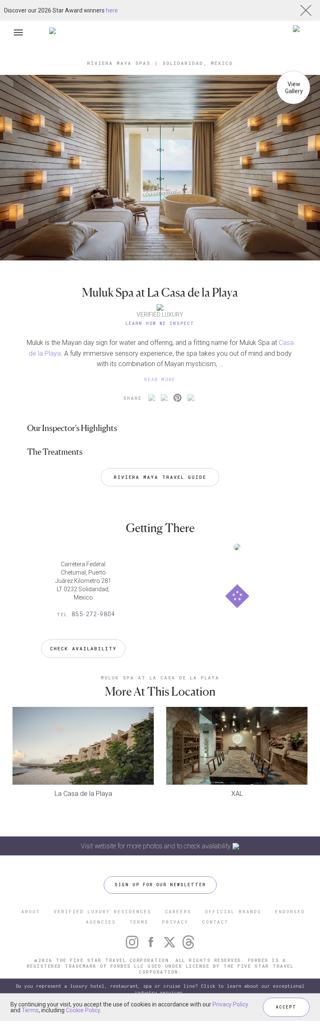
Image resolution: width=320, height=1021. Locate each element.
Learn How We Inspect (160, 323)
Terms (30, 1010)
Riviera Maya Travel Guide (160, 477)
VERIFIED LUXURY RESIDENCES (102, 911)
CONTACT (215, 922)
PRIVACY (175, 922)
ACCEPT (286, 1007)
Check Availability (83, 648)
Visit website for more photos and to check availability (156, 846)
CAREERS (178, 911)
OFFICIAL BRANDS (233, 911)
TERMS (139, 922)
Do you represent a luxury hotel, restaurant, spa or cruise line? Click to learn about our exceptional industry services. (160, 989)
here (112, 10)
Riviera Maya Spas (118, 63)
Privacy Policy (230, 1004)
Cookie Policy (83, 1010)
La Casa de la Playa (83, 794)
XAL (237, 794)
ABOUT (30, 911)
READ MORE (160, 379)
